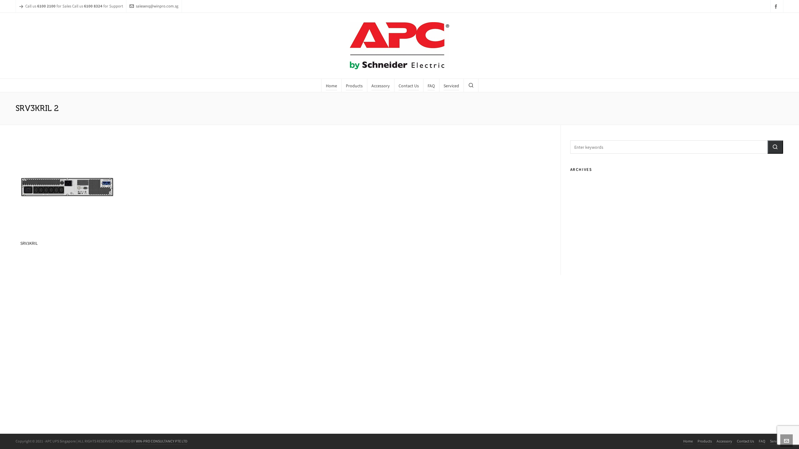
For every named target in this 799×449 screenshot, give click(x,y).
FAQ (762, 441)
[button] (775, 147)
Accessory (724, 441)
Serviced (776, 441)
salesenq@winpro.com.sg (157, 6)
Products (705, 441)
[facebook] (777, 6)
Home (688, 441)
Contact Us (745, 441)
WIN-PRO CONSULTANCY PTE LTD (161, 441)
